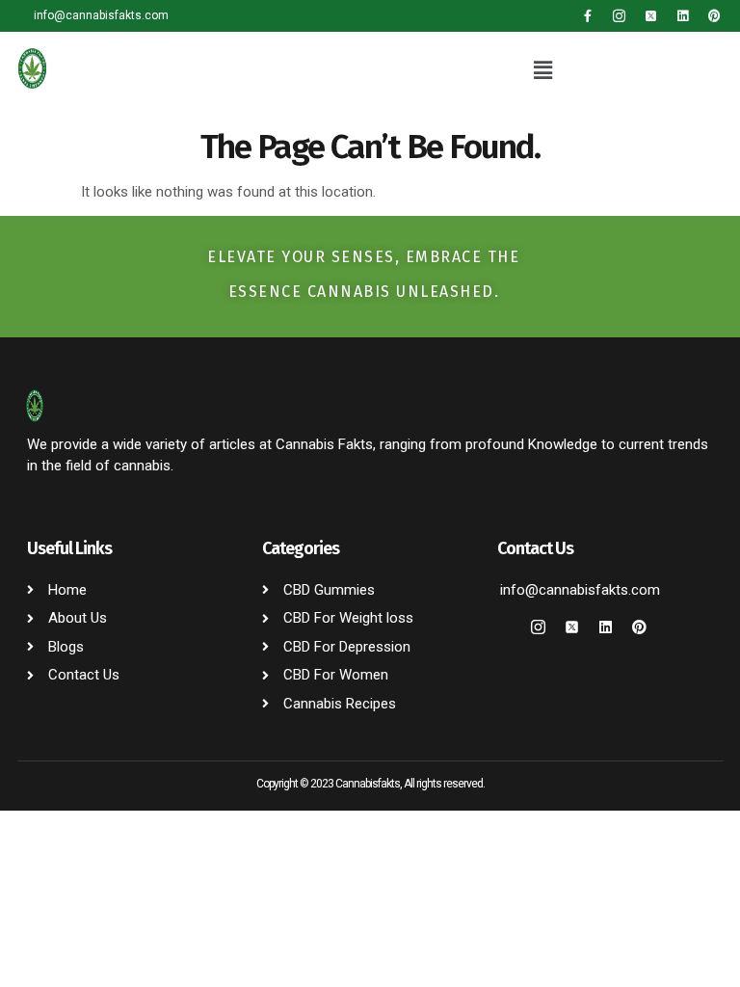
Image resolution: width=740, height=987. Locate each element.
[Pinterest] (714, 16)
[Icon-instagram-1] (619, 16)
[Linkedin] (682, 16)
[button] (543, 71)
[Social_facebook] (504, 627)
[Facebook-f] (587, 16)
